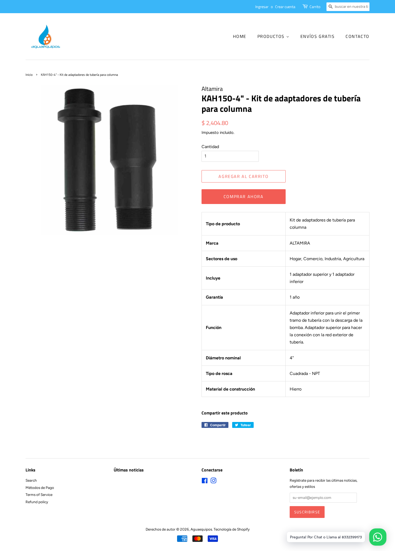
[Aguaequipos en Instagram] (213, 482)
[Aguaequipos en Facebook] (205, 482)
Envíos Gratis (317, 36)
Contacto (357, 36)
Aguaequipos (201, 529)
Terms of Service (39, 494)
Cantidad (210, 146)
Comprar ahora (244, 196)
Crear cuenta (285, 6)
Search (31, 480)
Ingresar (261, 6)
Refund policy (37, 502)
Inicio (29, 74)
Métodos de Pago (40, 487)
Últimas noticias (129, 470)
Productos (271, 36)
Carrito (315, 6)
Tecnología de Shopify (232, 529)
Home (239, 36)
